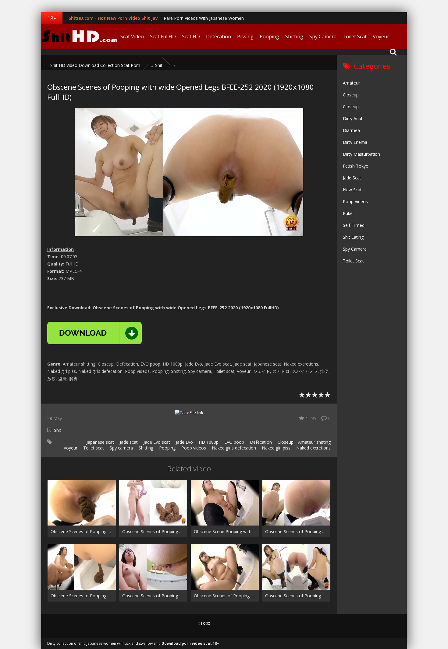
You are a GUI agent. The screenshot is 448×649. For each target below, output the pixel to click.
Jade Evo (184, 442)
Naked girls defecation (233, 448)
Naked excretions (313, 448)
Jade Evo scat (156, 442)
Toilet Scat (355, 36)
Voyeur (381, 36)
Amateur (351, 83)
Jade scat (128, 442)
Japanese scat (99, 442)
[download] (94, 333)
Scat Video (132, 36)
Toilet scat (93, 448)
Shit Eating (353, 237)
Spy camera (120, 448)
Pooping (269, 36)
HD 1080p (208, 442)
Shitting (294, 36)
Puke (348, 213)
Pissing (245, 36)
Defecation (218, 36)
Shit (57, 430)
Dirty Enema (355, 142)
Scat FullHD (163, 36)
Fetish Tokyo (355, 166)
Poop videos (193, 448)
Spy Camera (322, 36)
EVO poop (233, 442)
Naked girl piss (275, 448)
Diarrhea (351, 130)
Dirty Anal (352, 118)
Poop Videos (355, 201)
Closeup (284, 442)
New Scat (352, 190)
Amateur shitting (314, 442)
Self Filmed (353, 225)
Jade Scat (352, 178)
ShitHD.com (79, 36)
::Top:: (204, 623)
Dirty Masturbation (361, 154)
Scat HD (191, 36)
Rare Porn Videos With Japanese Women (204, 18)
